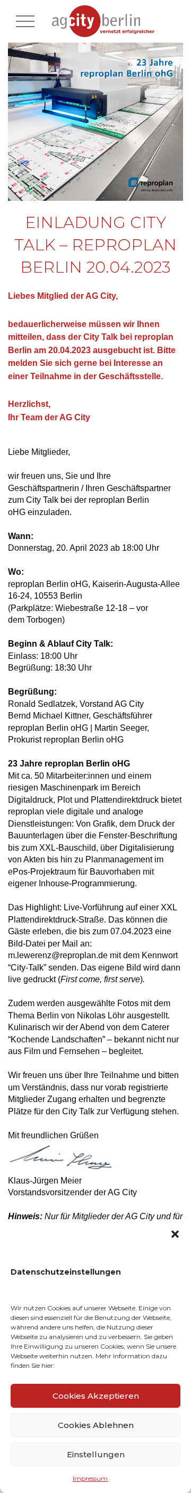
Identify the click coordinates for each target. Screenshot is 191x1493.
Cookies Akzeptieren (96, 1396)
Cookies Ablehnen (96, 1425)
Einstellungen (96, 1454)
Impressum (90, 1478)
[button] (175, 1234)
